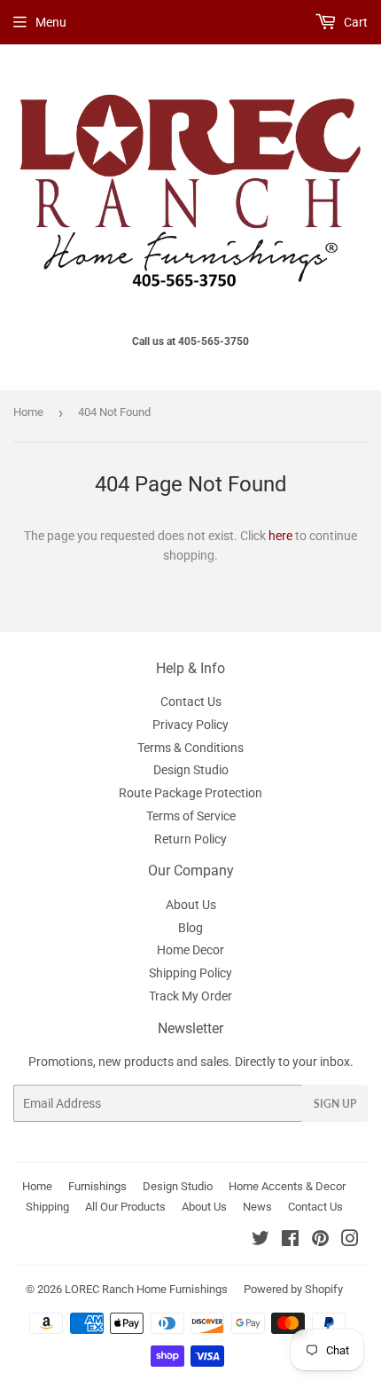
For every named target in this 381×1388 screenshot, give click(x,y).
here (280, 536)
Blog (190, 928)
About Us (191, 905)
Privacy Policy (190, 725)
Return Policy (190, 839)
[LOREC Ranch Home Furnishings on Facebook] (290, 1241)
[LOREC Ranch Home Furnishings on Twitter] (260, 1241)
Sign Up (335, 1103)
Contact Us (191, 701)
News (257, 1206)
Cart (354, 22)
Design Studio (191, 770)
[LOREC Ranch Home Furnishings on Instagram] (350, 1241)
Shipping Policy (190, 973)
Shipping (47, 1206)
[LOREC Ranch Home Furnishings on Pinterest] (320, 1241)
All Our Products (125, 1206)
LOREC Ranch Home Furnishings (146, 1289)
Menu (50, 22)
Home (28, 412)
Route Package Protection (190, 793)
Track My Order (190, 996)
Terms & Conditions (190, 748)
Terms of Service (191, 816)
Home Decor (190, 950)
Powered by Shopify (293, 1289)
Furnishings (97, 1186)
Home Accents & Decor (287, 1186)
